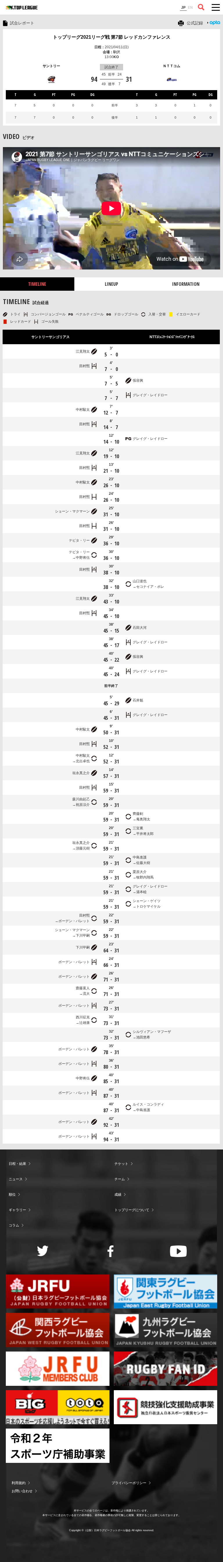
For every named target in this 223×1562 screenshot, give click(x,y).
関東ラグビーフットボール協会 (165, 1291)
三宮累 (138, 828)
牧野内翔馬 (145, 877)
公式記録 (195, 23)
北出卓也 (83, 761)
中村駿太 (83, 410)
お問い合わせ (22, 1491)
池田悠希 (143, 1037)
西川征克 (83, 1017)
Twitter (43, 1250)
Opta (215, 22)
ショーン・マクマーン (72, 511)
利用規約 (19, 1483)
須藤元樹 (83, 848)
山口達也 (140, 581)
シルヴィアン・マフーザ (152, 1032)
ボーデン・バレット (74, 921)
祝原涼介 (83, 805)
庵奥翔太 (143, 819)
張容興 (138, 381)
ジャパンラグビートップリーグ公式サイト (22, 8)
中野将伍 (83, 558)
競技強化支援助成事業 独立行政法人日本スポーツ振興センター (165, 1407)
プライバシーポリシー (129, 1483)
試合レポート (22, 23)
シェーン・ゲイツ (147, 901)
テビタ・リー (79, 540)
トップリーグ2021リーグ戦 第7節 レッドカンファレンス (111, 37)
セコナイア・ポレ (150, 587)
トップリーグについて (131, 1210)
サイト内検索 (201, 7)
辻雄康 (84, 1023)
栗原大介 (140, 872)
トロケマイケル (148, 906)
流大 (86, 994)
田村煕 (84, 366)
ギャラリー (17, 1210)
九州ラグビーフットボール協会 (165, 1330)
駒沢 (116, 52)
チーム (119, 1179)
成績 (117, 1195)
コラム (14, 1225)
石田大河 (140, 628)
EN (190, 8)
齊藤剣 (138, 814)
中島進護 (140, 857)
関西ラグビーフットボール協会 (57, 1330)
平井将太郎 (145, 834)
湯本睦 (141, 892)
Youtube (178, 1251)
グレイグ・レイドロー (150, 395)
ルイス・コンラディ (148, 1104)
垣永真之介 (81, 773)
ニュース (16, 1179)
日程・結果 (17, 1164)
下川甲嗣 (83, 935)
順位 (12, 1195)
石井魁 (138, 700)
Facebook (110, 1251)
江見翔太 (83, 351)
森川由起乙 (81, 799)
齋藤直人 (83, 988)
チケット (121, 1164)
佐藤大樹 (143, 863)
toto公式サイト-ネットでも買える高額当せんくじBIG (57, 1407)
